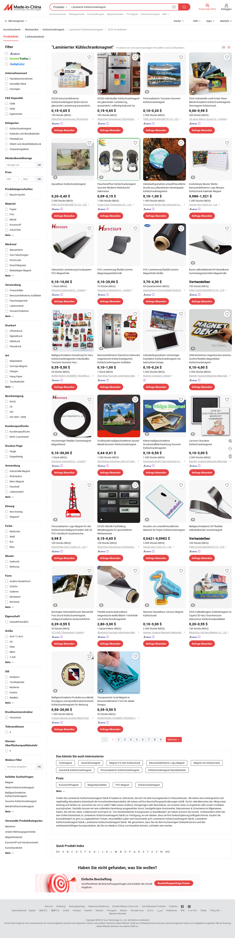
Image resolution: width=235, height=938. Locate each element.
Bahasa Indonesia (117, 913)
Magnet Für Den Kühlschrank (124, 762)
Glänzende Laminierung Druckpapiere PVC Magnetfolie (71, 271)
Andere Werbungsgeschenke (20, 831)
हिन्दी (182, 910)
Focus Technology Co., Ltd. (114, 920)
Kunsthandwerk (13, 847)
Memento (10, 826)
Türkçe (203, 910)
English (32, 910)
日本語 (66, 910)
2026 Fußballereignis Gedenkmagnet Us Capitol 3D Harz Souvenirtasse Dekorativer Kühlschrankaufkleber (210, 615)
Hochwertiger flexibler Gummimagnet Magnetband (71, 442)
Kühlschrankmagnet (150, 14)
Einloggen (226, 9)
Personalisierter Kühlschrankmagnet (119, 770)
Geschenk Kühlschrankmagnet (75, 770)
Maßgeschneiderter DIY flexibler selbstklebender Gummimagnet (206, 528)
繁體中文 (55, 910)
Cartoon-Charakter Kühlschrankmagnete (200, 442)
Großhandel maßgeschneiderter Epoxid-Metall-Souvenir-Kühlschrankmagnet (118, 442)
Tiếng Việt (215, 910)
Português (111, 910)
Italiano (123, 910)
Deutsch (99, 910)
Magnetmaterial (13, 837)
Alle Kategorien (16, 21)
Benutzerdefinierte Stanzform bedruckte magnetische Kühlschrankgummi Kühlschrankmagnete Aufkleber (118, 358)
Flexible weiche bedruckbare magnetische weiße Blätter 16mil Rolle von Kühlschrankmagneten (117, 615)
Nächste (172, 739)
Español (88, 910)
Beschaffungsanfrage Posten (174, 883)
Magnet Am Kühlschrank (207, 762)
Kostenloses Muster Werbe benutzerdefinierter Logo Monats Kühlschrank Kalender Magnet (206, 187)
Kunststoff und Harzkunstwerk (21, 842)
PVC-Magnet (132, 14)
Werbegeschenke (76, 14)
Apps (209, 21)
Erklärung (60, 906)
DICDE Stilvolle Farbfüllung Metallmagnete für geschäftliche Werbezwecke (114, 530)
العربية (160, 910)
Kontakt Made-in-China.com (125, 906)
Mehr (59, 791)
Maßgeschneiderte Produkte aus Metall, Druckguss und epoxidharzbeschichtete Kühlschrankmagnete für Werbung (72, 701)
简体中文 (43, 910)
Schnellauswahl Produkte (153, 906)
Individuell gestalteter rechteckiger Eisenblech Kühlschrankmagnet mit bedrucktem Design (162, 358)
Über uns (49, 906)
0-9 (58, 851)
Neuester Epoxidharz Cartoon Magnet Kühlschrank (163, 613)
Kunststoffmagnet (95, 14)
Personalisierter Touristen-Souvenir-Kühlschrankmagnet (162, 100)
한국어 (150, 910)
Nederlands (171, 910)
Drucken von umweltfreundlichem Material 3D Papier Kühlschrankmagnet (164, 528)
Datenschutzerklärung (98, 906)
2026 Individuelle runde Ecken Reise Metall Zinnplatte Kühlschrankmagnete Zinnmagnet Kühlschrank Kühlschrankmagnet (209, 102)
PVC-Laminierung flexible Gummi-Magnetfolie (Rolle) (161, 271)
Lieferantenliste (34, 36)
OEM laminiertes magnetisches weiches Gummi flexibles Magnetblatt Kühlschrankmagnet (210, 358)
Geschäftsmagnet (90, 762)
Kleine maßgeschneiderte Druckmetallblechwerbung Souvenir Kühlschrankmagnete (162, 444)
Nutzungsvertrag (77, 906)
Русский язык (137, 910)
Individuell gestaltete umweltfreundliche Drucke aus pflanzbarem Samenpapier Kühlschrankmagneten (164, 187)
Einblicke (173, 906)
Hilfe (195, 21)
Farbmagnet (65, 762)
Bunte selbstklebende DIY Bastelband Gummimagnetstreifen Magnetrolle (209, 271)
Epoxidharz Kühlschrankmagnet (68, 184)
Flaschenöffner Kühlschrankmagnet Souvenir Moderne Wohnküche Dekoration (116, 187)
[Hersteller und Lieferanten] (22, 7)
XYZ (167, 851)
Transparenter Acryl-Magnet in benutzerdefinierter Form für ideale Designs (115, 701)
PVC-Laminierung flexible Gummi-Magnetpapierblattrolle (115, 271)
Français (77, 910)
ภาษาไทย (192, 910)
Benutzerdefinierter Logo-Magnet (167, 762)
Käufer (177, 21)
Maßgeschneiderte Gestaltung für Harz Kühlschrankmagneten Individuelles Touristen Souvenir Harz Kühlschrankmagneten (72, 358)
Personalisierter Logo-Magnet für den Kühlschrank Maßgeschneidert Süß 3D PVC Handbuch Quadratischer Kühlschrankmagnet (71, 530)
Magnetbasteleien (115, 14)
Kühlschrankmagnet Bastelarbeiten (167, 770)
